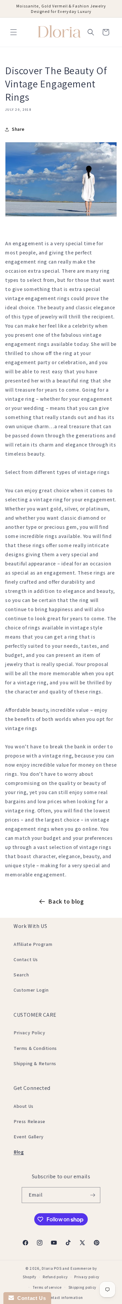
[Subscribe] (92, 1195)
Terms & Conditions (35, 1048)
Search (21, 975)
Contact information (64, 1297)
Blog (19, 1152)
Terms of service (47, 1287)
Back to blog (66, 901)
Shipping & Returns (35, 1063)
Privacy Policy (29, 1033)
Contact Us (26, 959)
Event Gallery (29, 1137)
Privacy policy (86, 1277)
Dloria (47, 1268)
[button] (13, 32)
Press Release (29, 1121)
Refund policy (55, 1277)
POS (57, 1268)
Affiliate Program (33, 944)
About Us (24, 1106)
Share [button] (18, 129)
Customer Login (31, 990)
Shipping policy (82, 1287)
